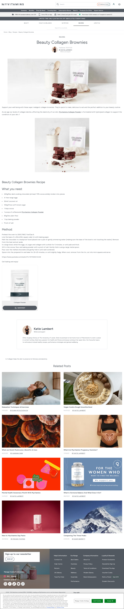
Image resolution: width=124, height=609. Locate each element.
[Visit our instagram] (5, 584)
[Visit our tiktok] (14, 584)
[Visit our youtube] (18, 584)
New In (75, 10)
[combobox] (83, 4)
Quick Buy (21, 308)
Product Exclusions (108, 559)
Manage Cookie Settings (82, 601)
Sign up (10, 559)
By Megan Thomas (18, 539)
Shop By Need (40, 10)
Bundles (31, 10)
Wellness (74, 572)
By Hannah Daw (16, 453)
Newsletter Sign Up (108, 564)
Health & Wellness (45, 23)
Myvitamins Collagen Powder (70, 112)
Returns (56, 568)
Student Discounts (108, 581)
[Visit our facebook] (10, 584)
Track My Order (59, 577)
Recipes (81, 23)
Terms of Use (60, 607)
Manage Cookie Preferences (14, 572)
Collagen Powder (20, 302)
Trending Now (51, 10)
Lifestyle (97, 23)
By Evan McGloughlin (19, 410)
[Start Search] (57, 4)
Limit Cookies (97, 601)
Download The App (108, 568)
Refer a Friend (110, 577)
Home (5, 32)
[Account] (114, 4)
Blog (10, 32)
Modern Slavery (88, 572)
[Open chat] (23, 584)
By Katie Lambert (65, 50)
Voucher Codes (107, 572)
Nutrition (65, 23)
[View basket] (119, 4)
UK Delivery (58, 572)
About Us (87, 559)
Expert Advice (98, 10)
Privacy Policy (88, 564)
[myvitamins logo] (13, 4)
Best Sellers (74, 559)
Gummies (24, 10)
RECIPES (62, 37)
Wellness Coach (104, 4)
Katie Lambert (43, 328)
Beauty (26, 23)
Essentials (74, 577)
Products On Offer (86, 10)
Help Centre (58, 564)
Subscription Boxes (65, 10)
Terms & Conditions (90, 568)
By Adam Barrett (78, 539)
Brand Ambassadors (90, 577)
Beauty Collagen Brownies (26, 32)
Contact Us (58, 559)
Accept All (110, 601)
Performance (75, 581)
